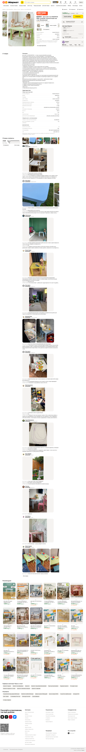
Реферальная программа (73, 714)
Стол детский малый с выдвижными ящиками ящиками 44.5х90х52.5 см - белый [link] (63, 602)
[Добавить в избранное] (14, 584)
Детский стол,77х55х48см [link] (63, 650)
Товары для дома (28, 723)
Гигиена (26, 717)
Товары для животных (29, 738)
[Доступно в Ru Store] (14, 718)
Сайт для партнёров (50, 738)
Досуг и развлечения (29, 712)
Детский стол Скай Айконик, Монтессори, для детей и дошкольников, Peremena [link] (22, 626)
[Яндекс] (82, 750)
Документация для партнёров (52, 736)
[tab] (6, 5)
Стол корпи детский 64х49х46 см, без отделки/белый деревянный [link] (49, 676)
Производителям (71, 716)
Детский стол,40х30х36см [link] (49, 625)
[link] (7, 686)
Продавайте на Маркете (51, 734)
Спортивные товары (29, 736)
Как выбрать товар (49, 712)
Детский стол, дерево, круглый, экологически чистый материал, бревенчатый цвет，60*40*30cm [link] (62, 626)
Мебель (26, 714)
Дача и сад (27, 731)
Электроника (27, 719)
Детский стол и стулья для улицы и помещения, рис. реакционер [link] (22, 676)
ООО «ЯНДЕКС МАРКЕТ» (79, 748)
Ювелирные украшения (30, 744)
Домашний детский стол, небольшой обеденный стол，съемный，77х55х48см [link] (76, 651)
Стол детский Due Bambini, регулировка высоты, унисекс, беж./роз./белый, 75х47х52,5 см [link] (76, 676)
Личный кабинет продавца (51, 733)
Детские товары (28, 742)
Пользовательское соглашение (16, 749)
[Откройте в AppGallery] (10, 718)
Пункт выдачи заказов (72, 717)
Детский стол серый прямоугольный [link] (8, 602)
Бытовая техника (28, 716)
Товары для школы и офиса (30, 734)
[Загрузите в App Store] (2, 718)
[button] (42, 13)
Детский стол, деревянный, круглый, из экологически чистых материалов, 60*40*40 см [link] (9, 651)
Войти (81, 2)
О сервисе (48, 717)
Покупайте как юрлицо (50, 716)
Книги (26, 733)
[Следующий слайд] (32, 29)
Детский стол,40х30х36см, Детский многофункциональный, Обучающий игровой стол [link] (76, 626)
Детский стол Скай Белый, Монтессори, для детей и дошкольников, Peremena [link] (36, 626)
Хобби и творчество (29, 729)
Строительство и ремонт (30, 740)
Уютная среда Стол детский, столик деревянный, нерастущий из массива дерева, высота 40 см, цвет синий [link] (9, 626)
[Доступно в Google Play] (6, 718)
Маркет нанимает (71, 719)
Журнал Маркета (49, 721)
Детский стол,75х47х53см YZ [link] (36, 602)
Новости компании (72, 712)
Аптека (26, 725)
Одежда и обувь (28, 721)
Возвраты (48, 719)
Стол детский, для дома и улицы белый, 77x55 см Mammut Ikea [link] (9, 676)
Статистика (5, 749)
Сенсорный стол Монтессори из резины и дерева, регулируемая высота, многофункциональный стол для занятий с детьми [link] (49, 651)
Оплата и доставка (49, 714)
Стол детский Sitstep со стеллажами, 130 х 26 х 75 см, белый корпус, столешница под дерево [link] (22, 602)
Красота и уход (28, 727)
